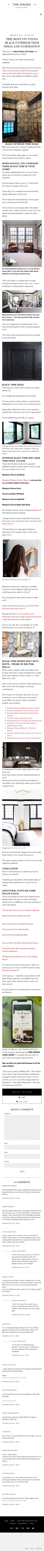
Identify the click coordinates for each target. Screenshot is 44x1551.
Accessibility (23, 1523)
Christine (5, 1473)
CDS (3, 1431)
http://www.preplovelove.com (13, 1378)
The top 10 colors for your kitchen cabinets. (21, 910)
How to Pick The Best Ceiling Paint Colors (20, 943)
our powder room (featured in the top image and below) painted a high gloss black (21, 616)
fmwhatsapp (6, 1185)
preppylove (6, 1364)
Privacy (32, 1548)
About (13, 1520)
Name (6, 1143)
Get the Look (29, 35)
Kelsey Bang (6, 1390)
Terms (26, 1548)
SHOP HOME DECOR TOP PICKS (27, 1520)
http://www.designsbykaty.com (13, 1500)
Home (6, 1520)
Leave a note (23, 1101)
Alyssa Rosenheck (16, 848)
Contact (13, 1523)
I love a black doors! (32, 404)
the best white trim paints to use (22, 73)
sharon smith (6, 1450)
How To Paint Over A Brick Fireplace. (17, 924)
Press (32, 1523)
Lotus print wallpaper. (23, 627)
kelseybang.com (8, 1401)
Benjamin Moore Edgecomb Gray (16, 916)
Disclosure (39, 1548)
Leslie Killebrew (7, 1413)
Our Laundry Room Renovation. (15, 929)
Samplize (35, 510)
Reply (18, 1198)
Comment (7, 1113)
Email (6, 1152)
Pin (22, 1097)
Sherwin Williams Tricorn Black (15, 480)
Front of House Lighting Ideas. (15, 935)
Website (6, 1161)
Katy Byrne (6, 1494)
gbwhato (5, 1206)
